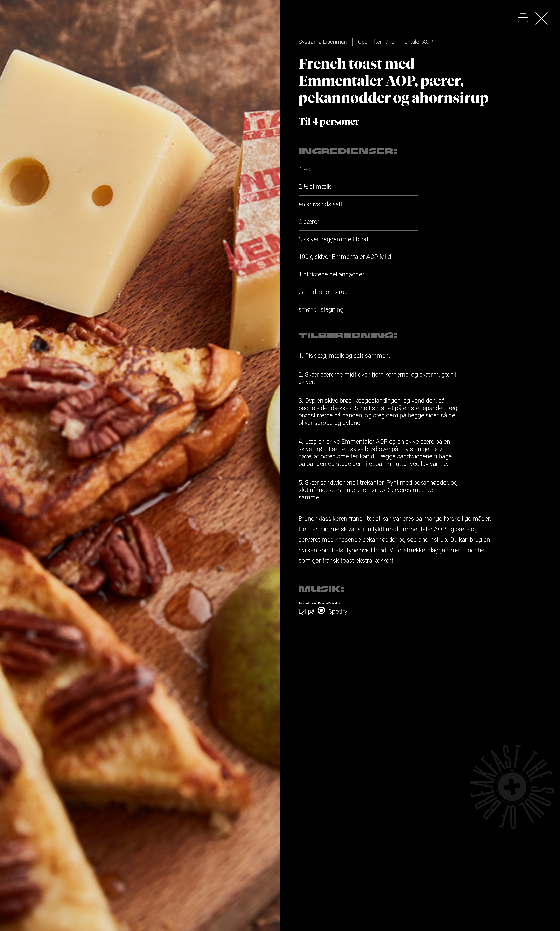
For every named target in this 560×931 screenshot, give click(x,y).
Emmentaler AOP (412, 42)
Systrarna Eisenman (323, 42)
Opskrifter (370, 42)
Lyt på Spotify (323, 611)
